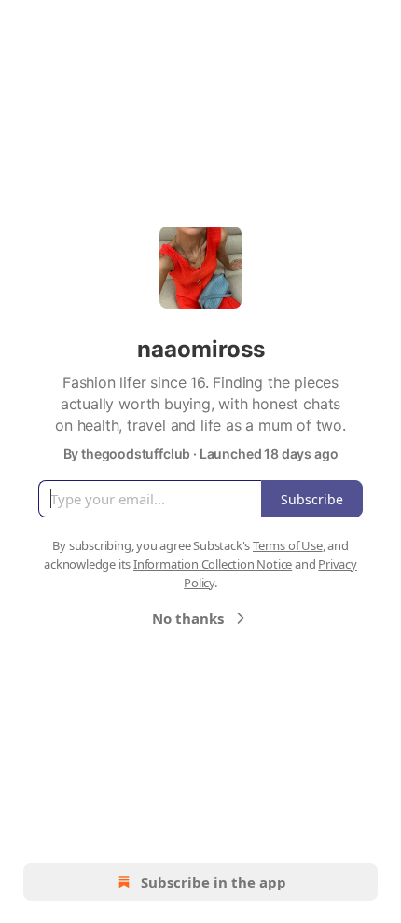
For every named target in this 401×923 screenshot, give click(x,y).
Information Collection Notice (212, 564)
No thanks (188, 618)
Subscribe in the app (213, 882)
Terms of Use (288, 545)
